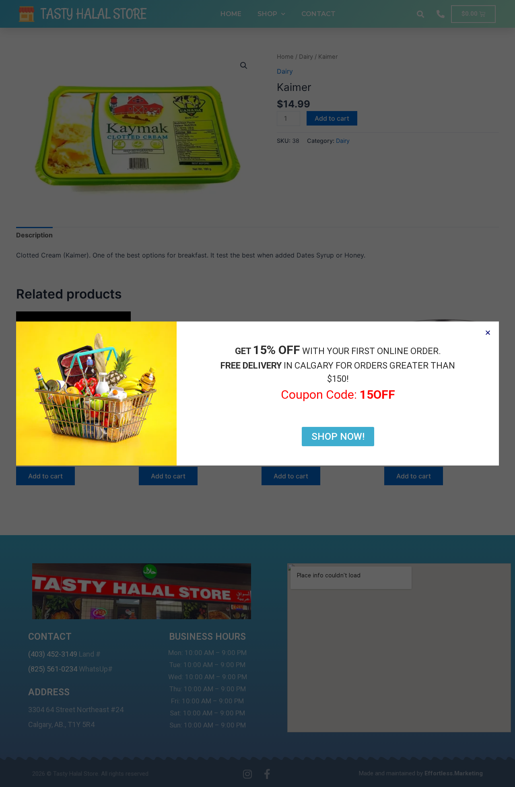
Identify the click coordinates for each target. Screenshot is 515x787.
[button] (488, 333)
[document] (257, 393)
